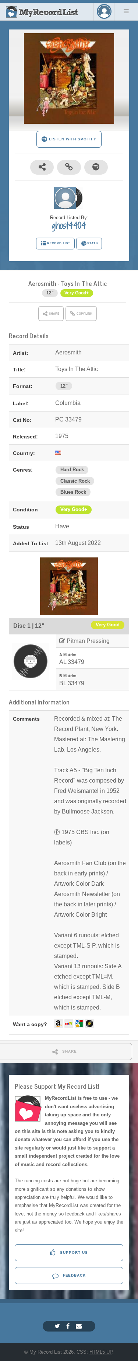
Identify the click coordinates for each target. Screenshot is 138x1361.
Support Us (73, 1252)
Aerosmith (42, 283)
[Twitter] (58, 1326)
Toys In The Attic (84, 283)
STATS (92, 243)
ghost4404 (69, 225)
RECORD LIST (58, 243)
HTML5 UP (100, 1352)
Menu (126, 11)
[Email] (80, 1326)
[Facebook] (68, 1326)
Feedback (73, 1275)
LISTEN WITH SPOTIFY (71, 139)
